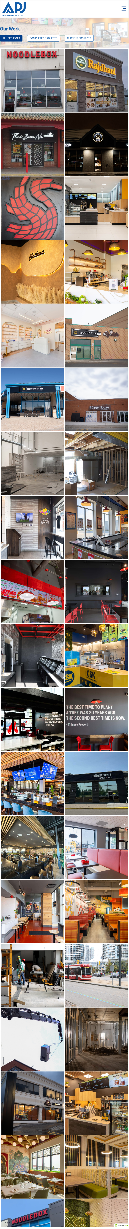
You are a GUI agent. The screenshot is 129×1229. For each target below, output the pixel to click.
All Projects (11, 38)
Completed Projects (43, 38)
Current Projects (79, 38)
